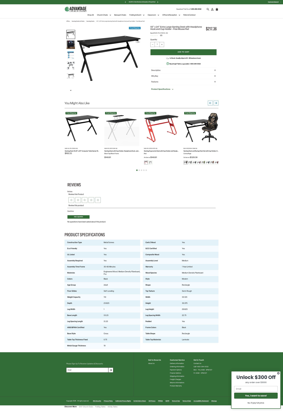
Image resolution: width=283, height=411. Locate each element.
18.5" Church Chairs (86, 407)
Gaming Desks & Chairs (78, 21)
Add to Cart (183, 52)
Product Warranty (176, 386)
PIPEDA (160, 401)
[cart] (216, 10)
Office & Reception (169, 15)
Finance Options (175, 373)
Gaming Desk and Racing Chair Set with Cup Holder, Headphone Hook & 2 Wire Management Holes (201, 151)
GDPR (167, 401)
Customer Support (273, 2)
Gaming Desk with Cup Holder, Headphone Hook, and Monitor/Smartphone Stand (121, 151)
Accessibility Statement (201, 401)
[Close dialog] (278, 373)
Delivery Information (177, 363)
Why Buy (154, 76)
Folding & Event (135, 15)
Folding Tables (100, 407)
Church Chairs (102, 15)
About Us (151, 363)
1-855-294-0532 (195, 9)
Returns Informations (177, 383)
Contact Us (197, 363)
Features (154, 82)
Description (156, 70)
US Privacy (152, 401)
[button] (70, 34)
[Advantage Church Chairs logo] (76, 9)
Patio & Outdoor (189, 15)
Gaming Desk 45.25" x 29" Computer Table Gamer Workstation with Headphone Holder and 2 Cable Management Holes (82, 151)
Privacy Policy (108, 401)
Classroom (152, 15)
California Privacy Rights (123, 401)
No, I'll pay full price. (256, 403)
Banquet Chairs (120, 15)
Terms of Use (176, 401)
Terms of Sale (187, 401)
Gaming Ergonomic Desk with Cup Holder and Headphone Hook (161, 151)
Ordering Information (177, 367)
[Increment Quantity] (162, 44)
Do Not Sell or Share (140, 401)
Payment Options (176, 370)
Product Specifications (160, 89)
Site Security (97, 401)
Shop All (90, 15)
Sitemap (214, 401)
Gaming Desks (90, 21)
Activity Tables (113, 407)
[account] (212, 9)
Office (68, 21)
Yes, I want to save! (256, 395)
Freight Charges (175, 379)
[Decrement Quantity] (152, 44)
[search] (208, 9)
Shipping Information (177, 376)
